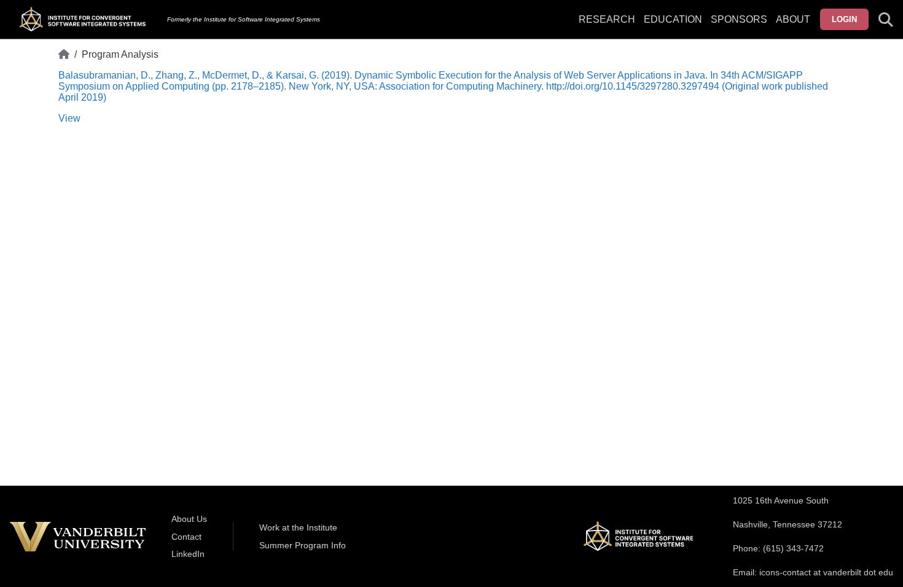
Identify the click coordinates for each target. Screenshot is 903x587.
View (69, 118)
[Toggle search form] (885, 19)
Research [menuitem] (607, 19)
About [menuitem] (793, 19)
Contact (186, 537)
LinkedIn (188, 554)
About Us (189, 519)
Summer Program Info (302, 545)
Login (844, 19)
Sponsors (739, 19)
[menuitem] (739, 27)
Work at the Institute (298, 527)
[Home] (63, 54)
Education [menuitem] (673, 19)
